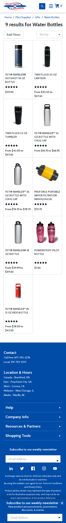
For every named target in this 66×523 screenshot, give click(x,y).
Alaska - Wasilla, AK (14, 395)
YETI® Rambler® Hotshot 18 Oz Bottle (15, 78)
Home (8, 17)
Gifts (37, 17)
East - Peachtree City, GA (18, 381)
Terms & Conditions (52, 483)
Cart (61, 6)
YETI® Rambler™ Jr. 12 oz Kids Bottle (17, 310)
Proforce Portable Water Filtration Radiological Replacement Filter (47, 195)
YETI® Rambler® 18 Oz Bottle (17, 252)
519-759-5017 (18, 362)
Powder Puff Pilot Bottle (46, 252)
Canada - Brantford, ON (17, 377)
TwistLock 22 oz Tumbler (16, 134)
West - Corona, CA (14, 386)
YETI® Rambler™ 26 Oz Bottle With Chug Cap (46, 136)
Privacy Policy (35, 487)
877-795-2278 (22, 357)
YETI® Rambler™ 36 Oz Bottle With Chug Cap (17, 195)
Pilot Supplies (23, 17)
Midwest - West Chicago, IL (19, 390)
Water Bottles (52, 17)
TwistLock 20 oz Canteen (45, 76)
